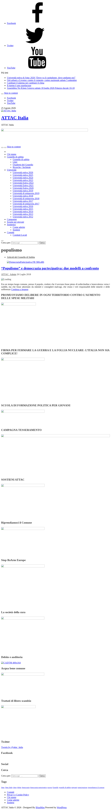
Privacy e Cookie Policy (18, 794)
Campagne (12, 219)
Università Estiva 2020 (23, 188)
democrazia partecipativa (38, 787)
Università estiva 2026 (23, 172)
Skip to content (11, 93)
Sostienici (11, 224)
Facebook (11, 98)
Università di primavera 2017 (26, 203)
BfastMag (40, 807)
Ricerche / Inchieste (22, 167)
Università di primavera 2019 (26, 193)
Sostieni (16, 230)
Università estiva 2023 (23, 180)
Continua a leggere (19, 289)
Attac (3, 787)
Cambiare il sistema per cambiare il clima (25, 83)
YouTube (11, 103)
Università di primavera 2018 (26, 198)
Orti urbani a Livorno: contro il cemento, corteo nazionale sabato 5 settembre (42, 80)
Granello (55, 787)
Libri (15, 162)
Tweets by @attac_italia (12, 747)
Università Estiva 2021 (23, 185)
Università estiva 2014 (23, 211)
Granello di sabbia (15, 157)
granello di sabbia (65, 787)
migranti (74, 787)
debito (19, 787)
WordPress (62, 807)
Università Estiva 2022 (23, 183)
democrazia (26, 787)
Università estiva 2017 (23, 201)
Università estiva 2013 (23, 214)
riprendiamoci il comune (96, 787)
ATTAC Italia (14, 117)
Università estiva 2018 (23, 196)
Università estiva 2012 (23, 217)
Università (11, 170)
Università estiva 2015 (23, 209)
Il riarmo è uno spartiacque (19, 85)
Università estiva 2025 (23, 175)
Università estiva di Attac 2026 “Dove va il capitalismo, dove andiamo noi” (41, 77)
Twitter (10, 100)
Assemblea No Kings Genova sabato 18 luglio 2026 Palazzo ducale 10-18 (41, 88)
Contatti (10, 232)
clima (15, 787)
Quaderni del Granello (23, 164)
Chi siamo (11, 154)
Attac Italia (8, 787)
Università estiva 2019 (23, 190)
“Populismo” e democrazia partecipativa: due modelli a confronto (50, 268)
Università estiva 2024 (23, 177)
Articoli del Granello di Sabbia (21, 257)
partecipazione (82, 787)
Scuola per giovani (15, 222)
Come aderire (19, 227)
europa (49, 787)
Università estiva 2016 (23, 206)
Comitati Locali (20, 235)
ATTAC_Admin (8, 274)
